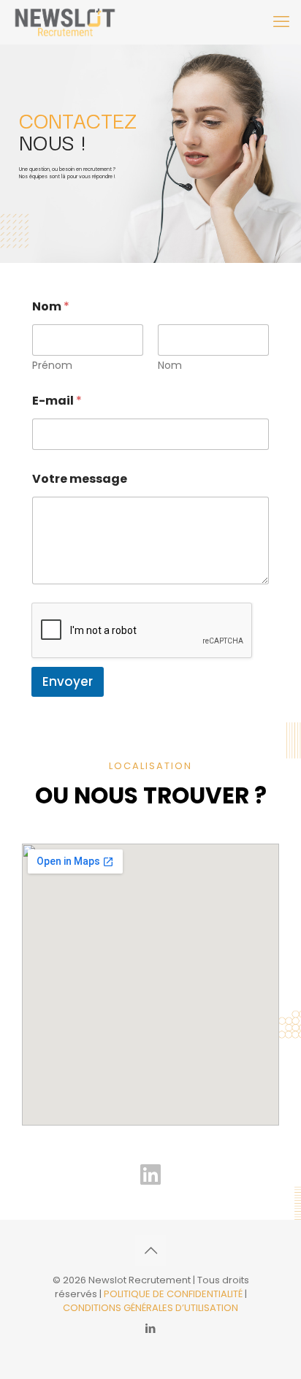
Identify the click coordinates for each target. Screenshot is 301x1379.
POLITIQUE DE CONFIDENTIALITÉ (174, 1294)
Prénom (52, 365)
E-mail (57, 401)
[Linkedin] (150, 1174)
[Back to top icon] (150, 1250)
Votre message (79, 479)
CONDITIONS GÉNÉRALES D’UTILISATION (150, 1308)
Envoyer (67, 681)
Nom (170, 365)
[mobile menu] (281, 21)
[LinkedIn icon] (150, 1328)
